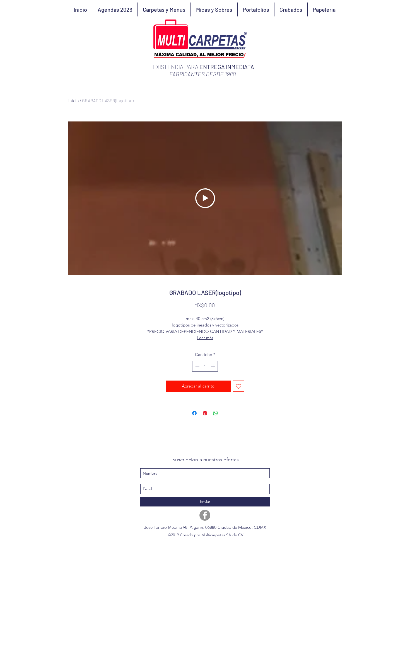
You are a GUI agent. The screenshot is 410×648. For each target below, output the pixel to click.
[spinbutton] (205, 366)
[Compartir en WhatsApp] (215, 413)
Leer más (205, 337)
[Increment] (213, 366)
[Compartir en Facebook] (194, 413)
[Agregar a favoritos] (238, 386)
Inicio (73, 100)
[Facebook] (204, 515)
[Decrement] (197, 366)
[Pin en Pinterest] (205, 413)
